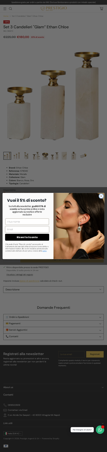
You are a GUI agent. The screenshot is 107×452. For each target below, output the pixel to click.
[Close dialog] (101, 196)
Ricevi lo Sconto (27, 237)
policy (44, 251)
